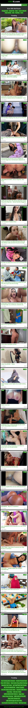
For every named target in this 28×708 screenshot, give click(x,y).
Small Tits (11, 11)
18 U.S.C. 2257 (20, 706)
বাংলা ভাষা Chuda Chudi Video (8, 689)
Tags (9, 706)
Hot (13, 12)
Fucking (17, 12)
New (16, 11)
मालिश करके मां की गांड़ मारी (19, 696)
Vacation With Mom (22, 689)
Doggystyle (5, 11)
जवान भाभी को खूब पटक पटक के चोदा (14, 700)
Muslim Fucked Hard (21, 680)
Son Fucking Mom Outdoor (8, 680)
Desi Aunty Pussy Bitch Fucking (19, 683)
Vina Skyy (9, 692)
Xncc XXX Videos (5, 683)
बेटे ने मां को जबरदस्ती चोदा (9, 687)
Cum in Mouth (22, 11)
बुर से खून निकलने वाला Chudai (19, 685)
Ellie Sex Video (17, 692)
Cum (22, 12)
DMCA (13, 706)
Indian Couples (20, 687)
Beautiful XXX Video (7, 685)
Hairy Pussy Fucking (8, 696)
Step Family (8, 12)
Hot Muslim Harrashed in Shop (10, 703)
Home (5, 706)
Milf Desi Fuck (22, 703)
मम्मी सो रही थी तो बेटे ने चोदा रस (11, 694)
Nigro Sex (21, 694)
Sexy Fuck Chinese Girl (14, 698)
